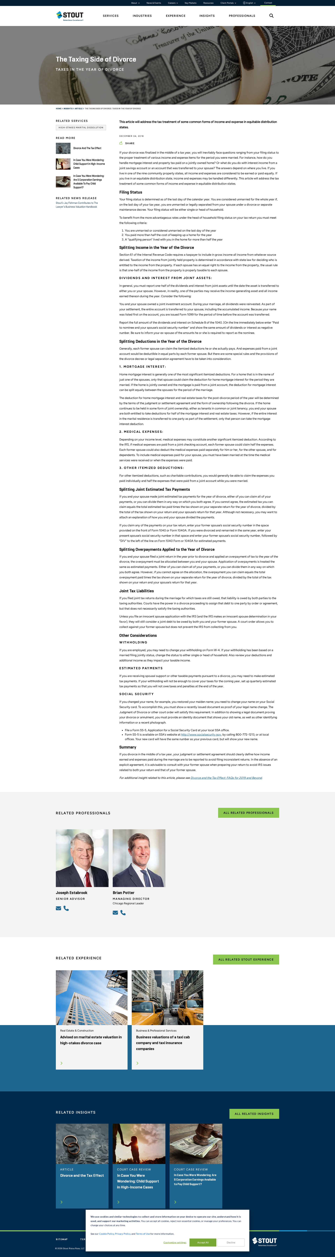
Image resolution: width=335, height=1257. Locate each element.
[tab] (72, 16)
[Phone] (67, 908)
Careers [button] (172, 3)
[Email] (59, 908)
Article (79, 109)
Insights (68, 109)
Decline (231, 1242)
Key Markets (190, 3)
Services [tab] (111, 15)
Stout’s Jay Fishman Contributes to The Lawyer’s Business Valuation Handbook (77, 205)
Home (59, 109)
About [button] (134, 3)
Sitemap (62, 1239)
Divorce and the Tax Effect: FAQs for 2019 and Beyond (226, 778)
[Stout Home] (72, 16)
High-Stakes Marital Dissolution (81, 127)
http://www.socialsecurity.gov (201, 734)
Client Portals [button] (227, 3)
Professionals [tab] (242, 15)
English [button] (250, 3)
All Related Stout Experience (246, 959)
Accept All (203, 1242)
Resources (208, 3)
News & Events (154, 3)
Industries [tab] (142, 15)
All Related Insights (254, 1113)
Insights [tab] (207, 15)
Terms (85, 1239)
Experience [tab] (176, 15)
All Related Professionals (249, 812)
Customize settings (174, 1242)
